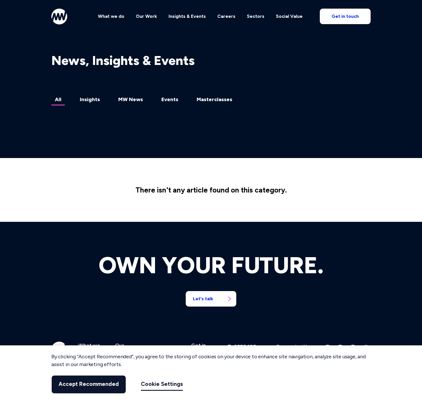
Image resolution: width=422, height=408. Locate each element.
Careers (226, 16)
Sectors (255, 16)
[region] (211, 376)
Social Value (289, 16)
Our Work (146, 16)
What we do (111, 16)
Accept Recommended (89, 384)
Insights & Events (187, 16)
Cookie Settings (162, 384)
